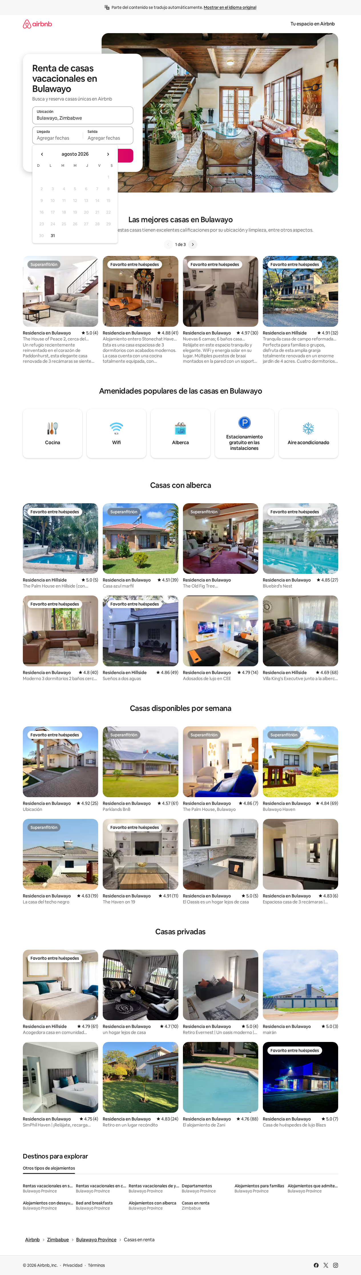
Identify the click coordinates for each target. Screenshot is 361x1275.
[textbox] (57, 138)
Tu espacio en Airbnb (313, 24)
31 (53, 235)
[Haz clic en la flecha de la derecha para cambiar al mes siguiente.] (108, 154)
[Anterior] (168, 244)
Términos (96, 1265)
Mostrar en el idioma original (230, 7)
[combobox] (83, 118)
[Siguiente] (192, 244)
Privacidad (72, 1265)
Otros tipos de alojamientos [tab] (49, 1168)
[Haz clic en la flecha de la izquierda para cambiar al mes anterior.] (42, 154)
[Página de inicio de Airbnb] (37, 24)
